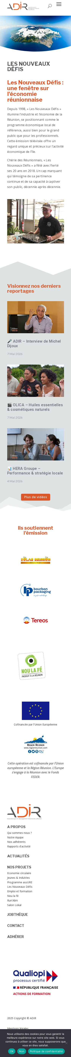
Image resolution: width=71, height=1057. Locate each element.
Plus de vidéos (35, 497)
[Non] (66, 1043)
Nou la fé (13, 896)
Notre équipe (15, 837)
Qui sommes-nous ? (19, 833)
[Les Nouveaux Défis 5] (35, 242)
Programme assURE (19, 882)
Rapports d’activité (18, 846)
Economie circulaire (19, 873)
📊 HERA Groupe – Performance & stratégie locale (35, 470)
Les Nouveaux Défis (19, 886)
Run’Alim (12, 900)
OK (12, 1051)
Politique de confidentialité (46, 1051)
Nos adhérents (16, 842)
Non (21, 1051)
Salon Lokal (14, 905)
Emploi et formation (19, 891)
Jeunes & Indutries (18, 877)
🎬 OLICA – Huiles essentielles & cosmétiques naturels (35, 407)
